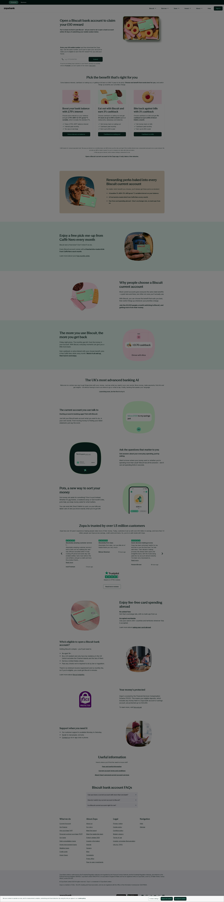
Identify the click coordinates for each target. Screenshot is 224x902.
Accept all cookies (180, 898)
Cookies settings (154, 898)
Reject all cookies (167, 898)
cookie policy (82, 898)
